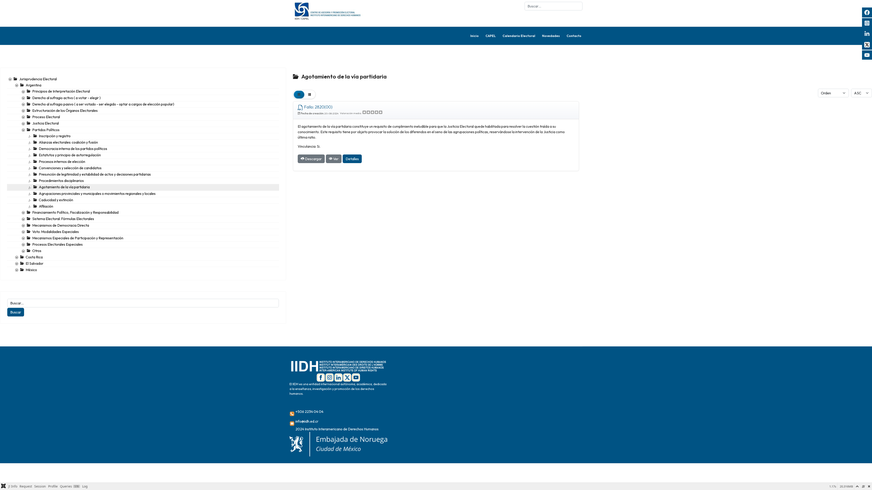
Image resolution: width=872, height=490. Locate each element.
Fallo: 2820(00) (317, 107)
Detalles (352, 159)
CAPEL (491, 36)
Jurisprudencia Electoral (38, 79)
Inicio (474, 36)
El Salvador (34, 263)
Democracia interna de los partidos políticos (73, 148)
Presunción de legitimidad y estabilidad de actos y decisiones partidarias (95, 174)
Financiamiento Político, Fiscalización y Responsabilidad (75, 212)
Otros (36, 250)
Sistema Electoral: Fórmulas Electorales (63, 218)
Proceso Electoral (46, 117)
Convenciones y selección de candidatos (70, 168)
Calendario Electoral (519, 36)
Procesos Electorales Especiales (57, 244)
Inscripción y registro (55, 136)
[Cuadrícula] (299, 94)
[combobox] (553, 6)
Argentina (33, 85)
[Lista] (309, 94)
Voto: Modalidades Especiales (55, 231)
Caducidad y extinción (56, 200)
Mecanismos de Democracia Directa (60, 225)
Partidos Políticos (45, 129)
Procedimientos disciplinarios (61, 180)
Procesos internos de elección (62, 161)
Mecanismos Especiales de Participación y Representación (77, 238)
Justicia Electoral (45, 123)
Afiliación (46, 206)
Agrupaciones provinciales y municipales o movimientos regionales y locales (97, 193)
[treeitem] (38, 79)
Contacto (574, 36)
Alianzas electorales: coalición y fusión (68, 142)
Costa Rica (34, 257)
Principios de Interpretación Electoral (61, 91)
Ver (335, 159)
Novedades (551, 36)
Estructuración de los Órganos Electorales (65, 110)
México (31, 269)
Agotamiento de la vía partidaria (64, 187)
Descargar (313, 159)
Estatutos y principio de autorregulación (70, 155)
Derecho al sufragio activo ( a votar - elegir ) (66, 98)
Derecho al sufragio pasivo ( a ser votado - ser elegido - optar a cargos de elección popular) (103, 104)
